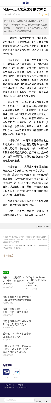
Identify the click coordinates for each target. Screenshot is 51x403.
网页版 (8, 385)
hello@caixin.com (30, 245)
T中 (46, 14)
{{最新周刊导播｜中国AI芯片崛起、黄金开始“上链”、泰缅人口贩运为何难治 (17, 349)
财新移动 (7, 365)
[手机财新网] (25, 3)
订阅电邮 (18, 385)
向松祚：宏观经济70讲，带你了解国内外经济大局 (13, 280)
